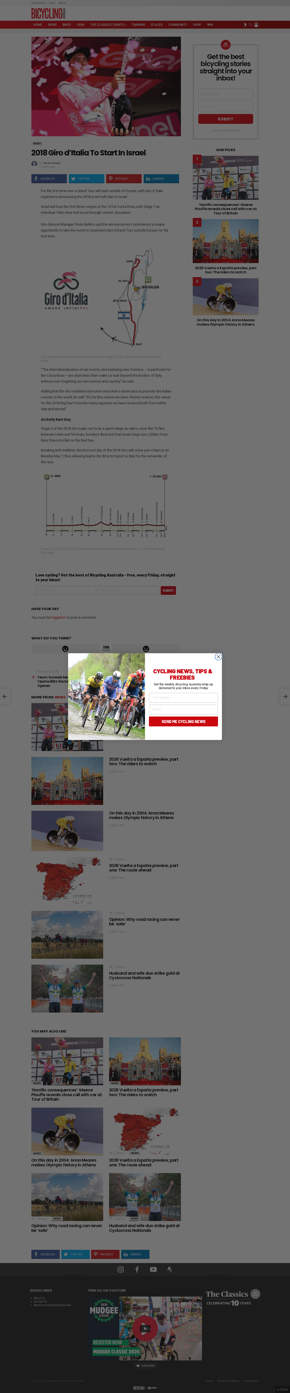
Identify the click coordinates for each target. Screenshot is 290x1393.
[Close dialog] (218, 656)
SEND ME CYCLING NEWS (184, 721)
